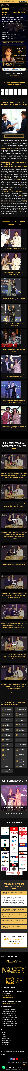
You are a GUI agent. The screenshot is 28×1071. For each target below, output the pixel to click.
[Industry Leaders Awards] (14, 980)
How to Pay (5, 1044)
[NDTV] (14, 837)
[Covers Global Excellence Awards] (5, 837)
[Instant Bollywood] (14, 869)
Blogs (3, 1034)
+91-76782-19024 (8, 995)
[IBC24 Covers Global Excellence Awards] (23, 845)
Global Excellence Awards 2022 (9, 1025)
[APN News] (14, 853)
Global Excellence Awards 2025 (9, 1011)
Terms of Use (5, 1038)
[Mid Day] (5, 833)
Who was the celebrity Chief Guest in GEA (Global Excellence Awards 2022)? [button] (13, 909)
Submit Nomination (23, 1)
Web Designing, (21, 1067)
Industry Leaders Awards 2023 (9, 1017)
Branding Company (18, 1069)
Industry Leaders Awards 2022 (9, 1023)
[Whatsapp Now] (3, 1067)
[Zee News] (14, 833)
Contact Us (4, 1036)
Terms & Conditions (6, 1040)
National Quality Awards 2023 (14, 808)
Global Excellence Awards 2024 (9, 1015)
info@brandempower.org (13, 939)
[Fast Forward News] (23, 869)
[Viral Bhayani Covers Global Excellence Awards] (5, 849)
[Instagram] (14, 1059)
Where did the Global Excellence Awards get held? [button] (13, 893)
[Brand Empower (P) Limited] (5, 5)
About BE (4, 1032)
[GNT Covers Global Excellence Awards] (23, 829)
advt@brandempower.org (10, 1003)
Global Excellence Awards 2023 (9, 1021)
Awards (9, 73)
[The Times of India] (23, 833)
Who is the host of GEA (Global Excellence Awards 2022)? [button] (13, 921)
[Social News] (10, 873)
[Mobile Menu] (26, 5)
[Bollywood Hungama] (14, 861)
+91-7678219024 (14, 944)
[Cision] (23, 865)
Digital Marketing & (9, 1069)
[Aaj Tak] (14, 865)
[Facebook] (11, 1059)
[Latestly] (5, 853)
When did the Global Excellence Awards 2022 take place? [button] (12, 915)
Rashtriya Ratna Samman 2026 (9, 1009)
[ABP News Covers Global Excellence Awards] (14, 829)
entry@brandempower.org (10, 997)
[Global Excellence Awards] (14, 962)
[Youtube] (17, 1059)
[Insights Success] (5, 869)
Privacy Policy (5, 1042)
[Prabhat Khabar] (5, 861)
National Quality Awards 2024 (9, 1013)
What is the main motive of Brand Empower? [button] (11, 927)
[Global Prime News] (5, 865)
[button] (5, 813)
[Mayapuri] (23, 861)
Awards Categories (18, 73)
